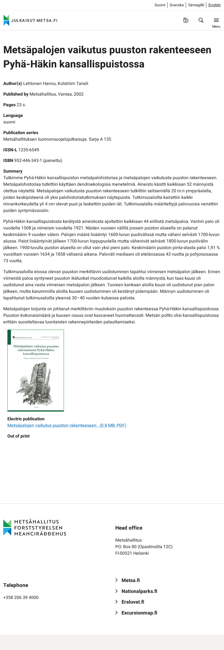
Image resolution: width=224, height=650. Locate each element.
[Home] (185, 20)
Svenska (177, 5)
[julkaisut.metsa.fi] (34, 527)
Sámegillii (196, 5)
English (214, 5)
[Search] (201, 20)
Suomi (160, 5)
